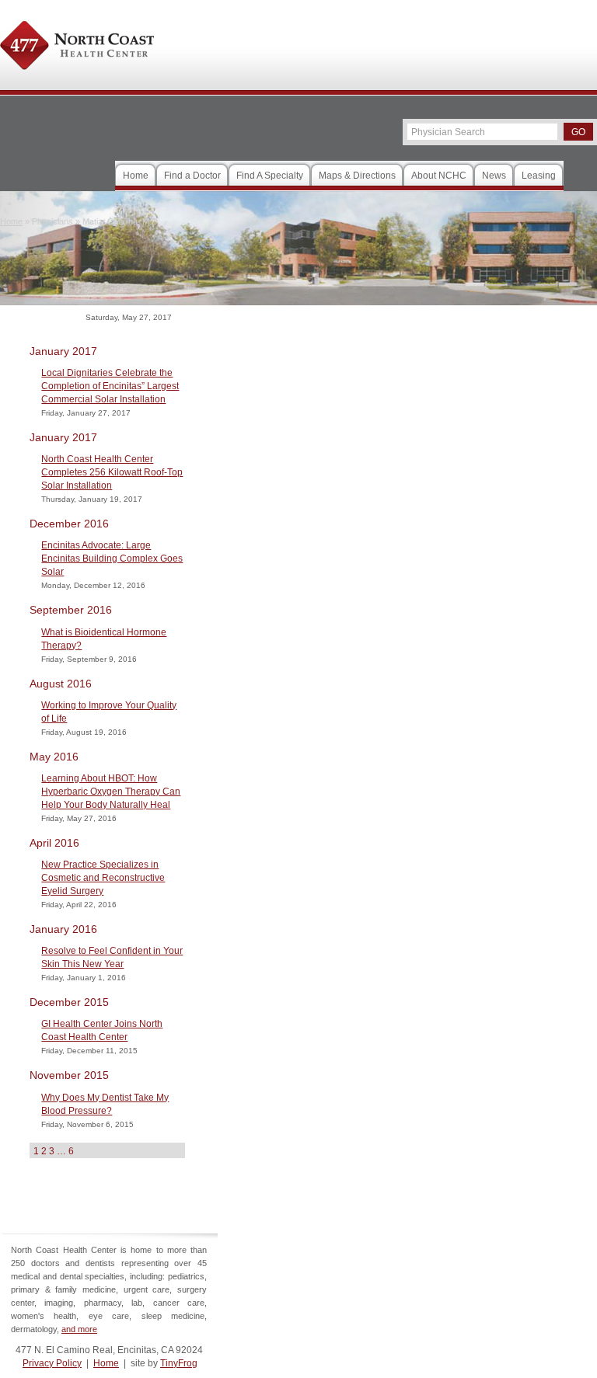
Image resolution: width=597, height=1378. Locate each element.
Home (106, 1363)
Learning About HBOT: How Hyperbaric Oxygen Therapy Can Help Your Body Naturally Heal (110, 791)
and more (79, 1329)
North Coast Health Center (77, 48)
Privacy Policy (52, 1363)
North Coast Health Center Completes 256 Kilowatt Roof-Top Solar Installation (112, 472)
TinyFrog (178, 1363)
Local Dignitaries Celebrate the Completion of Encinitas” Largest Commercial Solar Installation (110, 386)
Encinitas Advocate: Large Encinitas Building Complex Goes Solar (112, 558)
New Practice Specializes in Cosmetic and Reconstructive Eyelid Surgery (103, 877)
